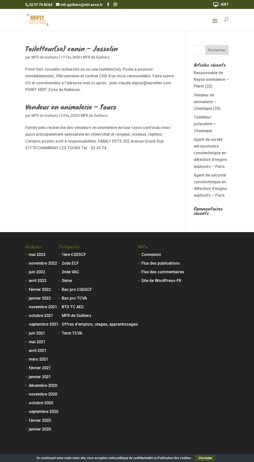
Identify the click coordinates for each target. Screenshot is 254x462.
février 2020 (40, 420)
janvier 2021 (40, 376)
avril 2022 (37, 280)
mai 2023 (37, 254)
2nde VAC (70, 272)
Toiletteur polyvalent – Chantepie (205, 124)
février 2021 (40, 368)
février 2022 (40, 289)
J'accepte (205, 458)
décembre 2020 (43, 385)
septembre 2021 (43, 324)
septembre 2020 (43, 411)
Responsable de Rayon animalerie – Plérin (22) (211, 79)
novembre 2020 (43, 394)
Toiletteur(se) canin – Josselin (71, 48)
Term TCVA (72, 333)
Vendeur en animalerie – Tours (70, 107)
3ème (67, 280)
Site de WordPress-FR (161, 280)
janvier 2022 (40, 298)
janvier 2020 (40, 429)
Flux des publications (160, 263)
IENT (225, 4)
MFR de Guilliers (45, 57)
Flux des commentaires (162, 272)
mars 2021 (38, 359)
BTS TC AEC (73, 307)
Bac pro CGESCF (77, 289)
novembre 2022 (43, 263)
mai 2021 (37, 341)
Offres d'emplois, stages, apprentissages (100, 324)
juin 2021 (37, 333)
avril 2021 (37, 350)
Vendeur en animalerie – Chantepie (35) (207, 102)
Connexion (151, 254)
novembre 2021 (43, 307)
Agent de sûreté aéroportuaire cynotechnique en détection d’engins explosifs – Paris (210, 153)
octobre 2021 (41, 315)
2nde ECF (70, 263)
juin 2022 (37, 272)
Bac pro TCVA (74, 298)
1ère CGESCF (74, 254)
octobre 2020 (41, 402)
